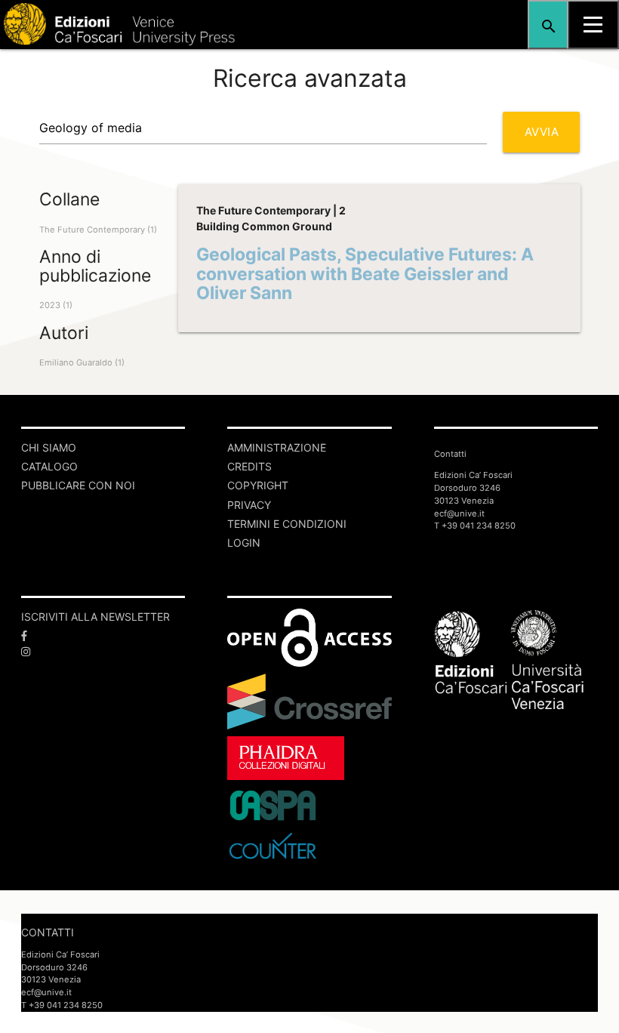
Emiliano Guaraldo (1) (82, 362)
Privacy (249, 504)
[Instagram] (103, 651)
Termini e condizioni (286, 523)
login (243, 542)
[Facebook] (103, 635)
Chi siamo (48, 447)
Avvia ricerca (550, 139)
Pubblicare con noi (78, 485)
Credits (249, 466)
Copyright (257, 485)
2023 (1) (55, 305)
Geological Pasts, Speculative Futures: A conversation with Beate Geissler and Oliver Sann (365, 274)
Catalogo (49, 466)
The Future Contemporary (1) (98, 229)
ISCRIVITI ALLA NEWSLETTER (95, 616)
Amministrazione (276, 447)
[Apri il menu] (593, 24)
